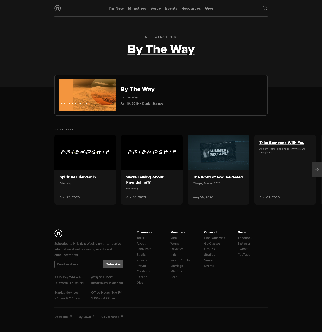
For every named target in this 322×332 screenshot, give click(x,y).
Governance (110, 316)
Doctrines (61, 316)
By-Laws (85, 316)
